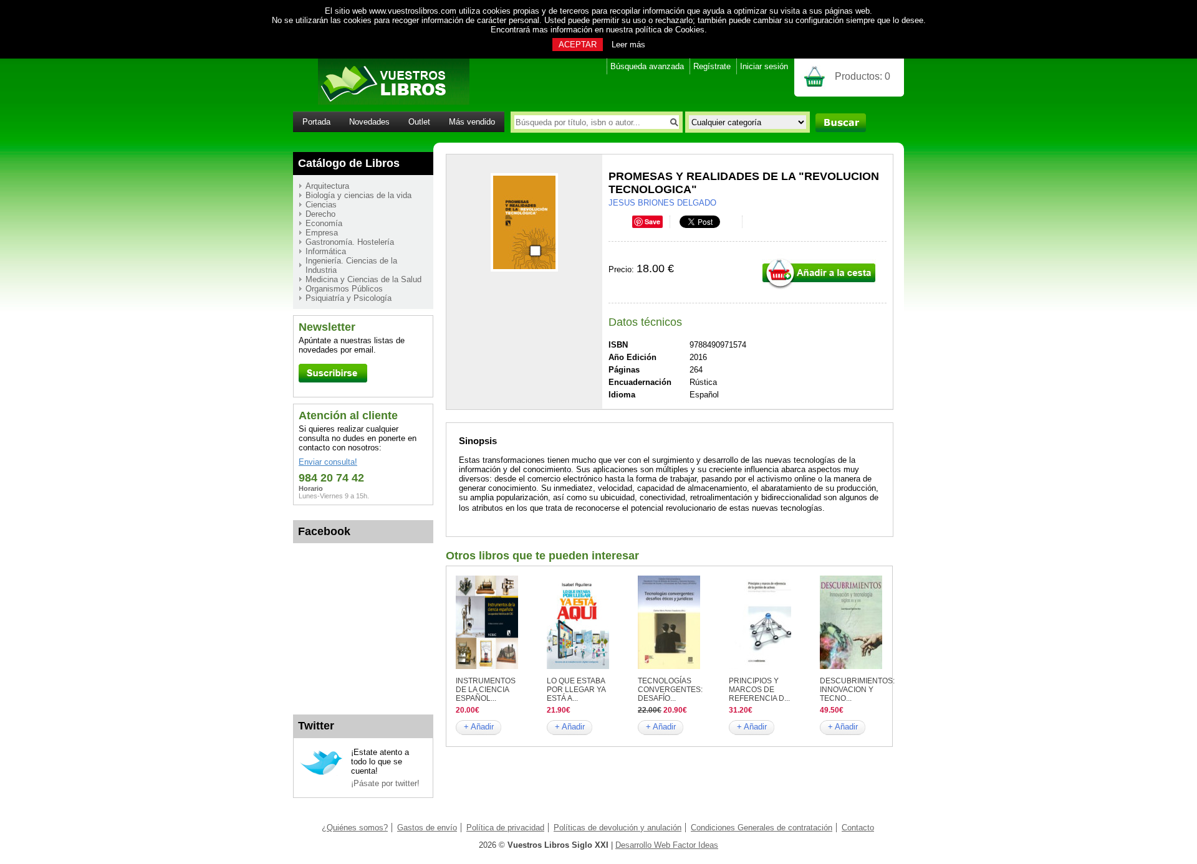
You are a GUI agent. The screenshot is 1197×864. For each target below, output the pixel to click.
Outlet (419, 121)
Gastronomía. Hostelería (349, 242)
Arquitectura (327, 186)
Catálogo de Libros (349, 163)
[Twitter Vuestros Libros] (321, 773)
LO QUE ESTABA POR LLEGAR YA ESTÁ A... (576, 689)
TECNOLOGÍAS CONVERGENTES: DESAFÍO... (670, 689)
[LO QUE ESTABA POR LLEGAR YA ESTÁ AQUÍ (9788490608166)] (578, 666)
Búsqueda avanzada (647, 66)
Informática (325, 251)
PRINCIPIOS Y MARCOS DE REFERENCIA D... (759, 689)
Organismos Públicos (344, 288)
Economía (323, 223)
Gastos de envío (427, 827)
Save (652, 221)
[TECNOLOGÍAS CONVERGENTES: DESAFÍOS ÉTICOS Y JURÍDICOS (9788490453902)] (669, 666)
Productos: (862, 76)
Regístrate (712, 66)
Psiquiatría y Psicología (348, 298)
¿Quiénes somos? (355, 827)
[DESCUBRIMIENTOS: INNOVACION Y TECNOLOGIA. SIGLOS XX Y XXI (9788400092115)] (851, 666)
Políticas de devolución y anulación (617, 827)
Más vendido (472, 121)
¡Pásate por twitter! (385, 783)
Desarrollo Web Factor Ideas (666, 845)
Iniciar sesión (764, 66)
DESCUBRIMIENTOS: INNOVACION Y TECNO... (857, 689)
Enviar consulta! (328, 462)
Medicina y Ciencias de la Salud (363, 279)
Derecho (320, 214)
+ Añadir (479, 726)
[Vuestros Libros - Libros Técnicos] (381, 102)
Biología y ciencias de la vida (358, 195)
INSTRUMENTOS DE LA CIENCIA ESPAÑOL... (486, 689)
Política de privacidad (505, 827)
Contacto (858, 827)
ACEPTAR (578, 44)
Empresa (321, 232)
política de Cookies (669, 29)
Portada (316, 121)
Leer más (628, 44)
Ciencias (321, 204)
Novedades (369, 121)
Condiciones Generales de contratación (761, 827)
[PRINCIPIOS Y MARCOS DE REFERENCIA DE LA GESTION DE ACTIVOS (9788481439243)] (760, 666)
